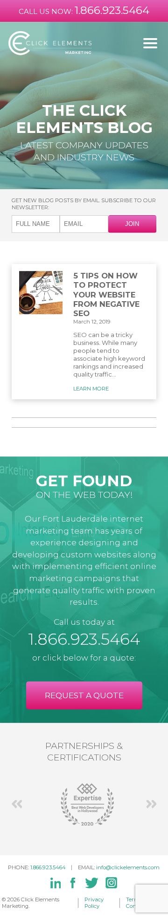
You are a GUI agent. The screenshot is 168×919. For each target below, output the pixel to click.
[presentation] (17, 804)
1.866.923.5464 (112, 10)
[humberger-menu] (150, 43)
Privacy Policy (94, 903)
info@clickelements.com (128, 867)
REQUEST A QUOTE (84, 695)
